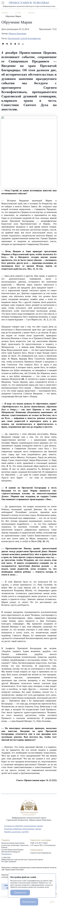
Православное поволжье (29, 4)
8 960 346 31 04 (5, 901)
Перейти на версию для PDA (16, 832)
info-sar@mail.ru (14, 901)
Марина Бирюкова (17, 33)
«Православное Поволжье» (29, 807)
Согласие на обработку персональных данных (23, 826)
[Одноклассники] (11, 43)
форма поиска (55, 2)
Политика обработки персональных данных (22, 829)
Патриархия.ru (6, 854)
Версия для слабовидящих (43, 901)
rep (2, 893)
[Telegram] (15, 43)
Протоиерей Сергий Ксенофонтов (24, 38)
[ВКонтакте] (7, 43)
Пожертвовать (29, 902)
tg (7, 893)
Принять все (20, 892)
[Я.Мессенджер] (3, 43)
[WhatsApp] (19, 43)
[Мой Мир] (22, 43)
